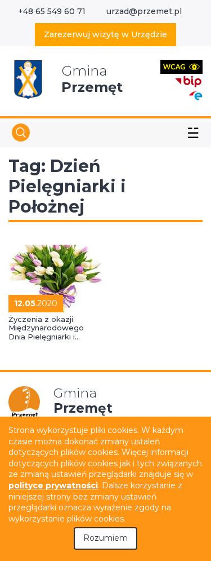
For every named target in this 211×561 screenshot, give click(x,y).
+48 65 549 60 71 (52, 11)
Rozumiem (105, 538)
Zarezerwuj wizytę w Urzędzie (105, 34)
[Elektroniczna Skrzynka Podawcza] (195, 95)
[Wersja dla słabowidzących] (181, 66)
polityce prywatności (53, 485)
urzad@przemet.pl (144, 11)
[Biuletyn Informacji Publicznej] (188, 80)
